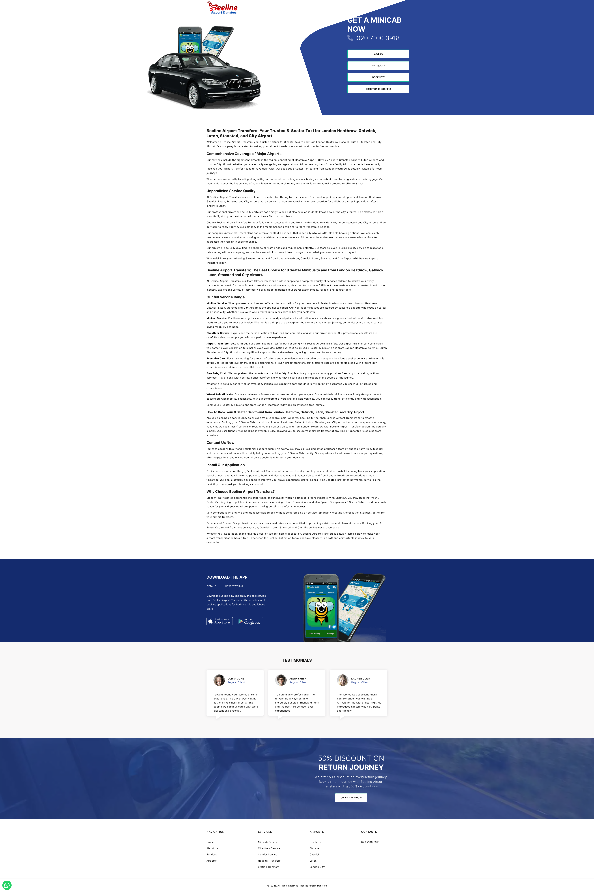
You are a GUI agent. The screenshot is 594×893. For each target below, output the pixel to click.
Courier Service (267, 854)
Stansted (315, 848)
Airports (212, 860)
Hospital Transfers (269, 860)
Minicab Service (268, 842)
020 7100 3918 (378, 38)
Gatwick (315, 854)
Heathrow (316, 842)
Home (210, 842)
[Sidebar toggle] (385, 7)
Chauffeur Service (269, 848)
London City (317, 866)
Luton (313, 860)
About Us (212, 848)
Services (212, 854)
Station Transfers (268, 866)
